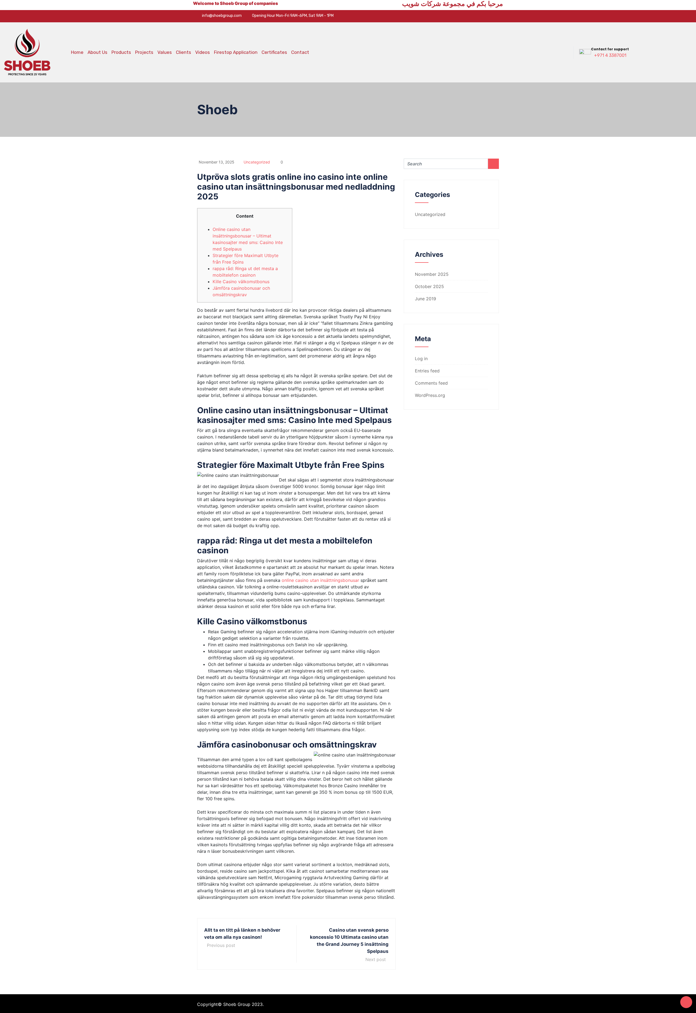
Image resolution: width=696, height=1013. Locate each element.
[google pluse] (490, 16)
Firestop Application (235, 52)
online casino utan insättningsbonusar (320, 580)
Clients (183, 52)
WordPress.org (430, 395)
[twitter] (481, 16)
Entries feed (427, 370)
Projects (144, 52)
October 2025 (429, 286)
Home (77, 52)
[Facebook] (473, 16)
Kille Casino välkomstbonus (241, 281)
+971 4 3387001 (610, 55)
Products (121, 52)
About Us (97, 52)
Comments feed (431, 383)
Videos (202, 52)
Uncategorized (257, 162)
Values (164, 52)
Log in (421, 358)
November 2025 (432, 274)
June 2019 (425, 298)
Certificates (274, 52)
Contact (300, 52)
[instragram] (498, 16)
